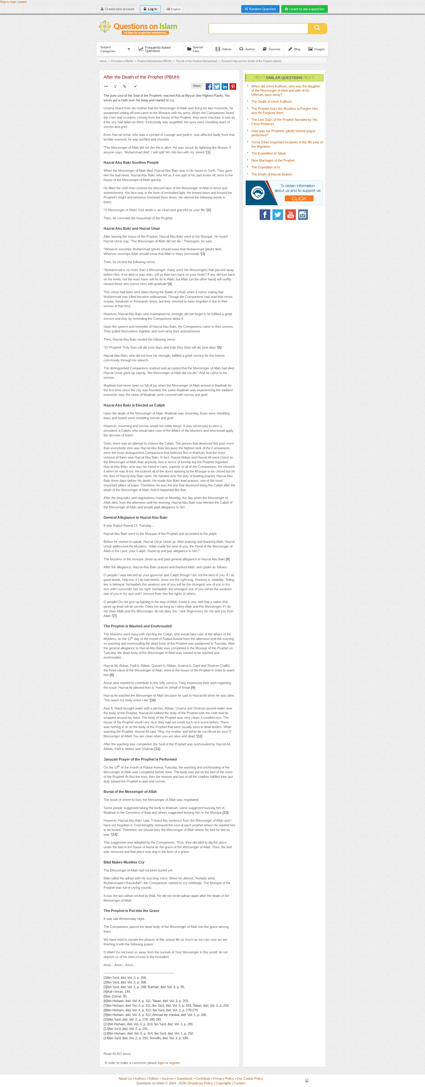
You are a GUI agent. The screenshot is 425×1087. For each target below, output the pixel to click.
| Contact (238, 1083)
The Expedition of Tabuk (268, 153)
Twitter (277, 214)
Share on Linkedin (225, 86)
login (161, 1063)
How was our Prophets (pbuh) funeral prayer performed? (283, 133)
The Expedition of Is (265, 167)
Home (103, 61)
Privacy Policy (223, 1078)
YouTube (290, 214)
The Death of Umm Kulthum (271, 101)
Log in (152, 9)
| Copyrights (222, 1083)
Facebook (265, 214)
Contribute (202, 1078)
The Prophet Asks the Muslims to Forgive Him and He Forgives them (284, 111)
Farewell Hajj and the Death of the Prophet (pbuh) (251, 61)
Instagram (303, 214)
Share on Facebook (209, 86)
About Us (125, 1078)
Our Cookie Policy (250, 1078)
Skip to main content (13, 2)
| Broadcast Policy (200, 1083)
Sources (168, 1078)
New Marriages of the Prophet (273, 160)
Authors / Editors (147, 1078)
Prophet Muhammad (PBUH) (154, 61)
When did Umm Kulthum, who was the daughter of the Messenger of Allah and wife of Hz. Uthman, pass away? (285, 90)
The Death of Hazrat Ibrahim (271, 174)
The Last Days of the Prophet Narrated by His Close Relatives (284, 122)
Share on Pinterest (233, 86)
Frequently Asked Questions (157, 49)
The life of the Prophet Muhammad (196, 61)
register (174, 1063)
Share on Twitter (217, 86)
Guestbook (185, 1078)
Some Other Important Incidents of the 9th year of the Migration (287, 144)
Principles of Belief (122, 61)
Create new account (119, 9)
